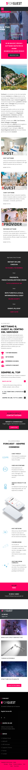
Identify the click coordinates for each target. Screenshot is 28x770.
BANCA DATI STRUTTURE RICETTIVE (12, 637)
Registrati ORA (14, 55)
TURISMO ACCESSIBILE (8, 658)
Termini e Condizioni (17, 764)
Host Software (8, 158)
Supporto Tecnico (7, 747)
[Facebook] (1, 717)
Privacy (10, 764)
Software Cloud (6, 738)
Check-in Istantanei (18, 465)
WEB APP (4, 741)
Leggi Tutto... (7, 242)
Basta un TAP (6, 381)
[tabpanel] (14, 27)
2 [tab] (14, 38)
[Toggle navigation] (2, 9)
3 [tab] (16, 38)
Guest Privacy (16, 453)
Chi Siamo (6, 764)
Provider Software (9, 229)
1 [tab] (12, 38)
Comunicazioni (16, 542)
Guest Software (8, 192)
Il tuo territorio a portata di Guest (12, 392)
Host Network (17, 528)
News (11, 766)
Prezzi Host (16, 766)
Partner (4, 750)
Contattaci (14, 427)
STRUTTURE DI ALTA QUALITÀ (10, 679)
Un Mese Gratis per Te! (9, 34)
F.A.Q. (24, 764)
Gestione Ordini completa (17, 562)
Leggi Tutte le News (14, 685)
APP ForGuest (6, 744)
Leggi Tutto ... (7, 167)
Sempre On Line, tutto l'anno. (12, 397)
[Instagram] (4, 717)
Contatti (4, 754)
